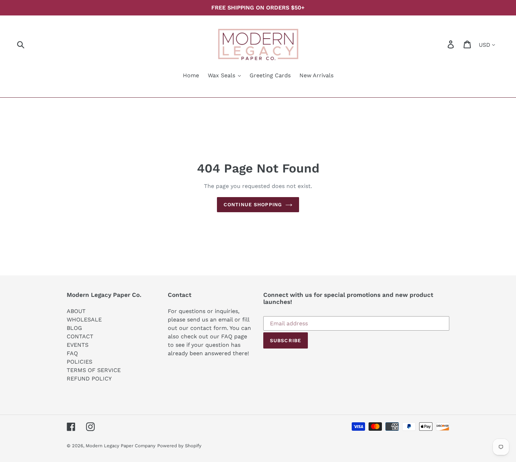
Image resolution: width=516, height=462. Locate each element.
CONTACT (80, 336)
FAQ (72, 353)
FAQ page (234, 336)
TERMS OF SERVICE (94, 370)
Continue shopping (253, 204)
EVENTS (77, 344)
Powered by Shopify (179, 445)
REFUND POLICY (89, 378)
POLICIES (79, 361)
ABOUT (76, 311)
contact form (208, 328)
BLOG (74, 328)
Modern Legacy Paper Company (121, 445)
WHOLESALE (84, 319)
